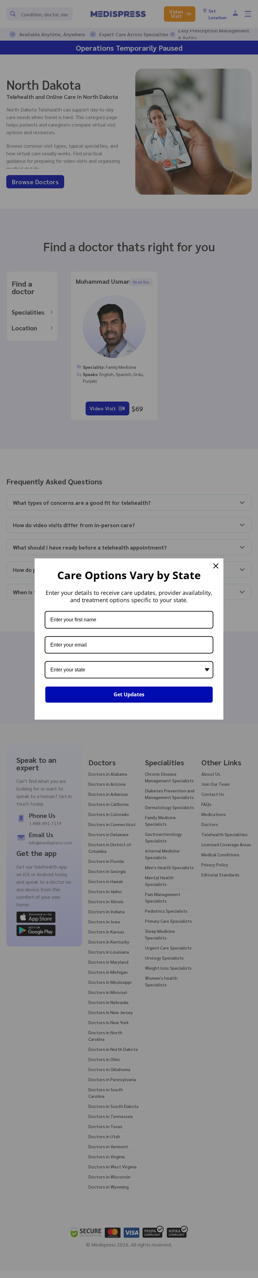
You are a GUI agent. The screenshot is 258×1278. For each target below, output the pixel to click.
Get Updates (129, 694)
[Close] (215, 565)
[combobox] (129, 669)
